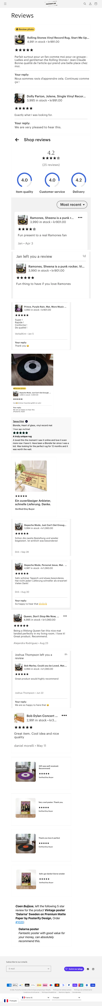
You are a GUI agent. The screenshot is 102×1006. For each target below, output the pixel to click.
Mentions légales (64, 992)
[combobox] (35, 997)
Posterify (18, 990)
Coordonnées (76, 992)
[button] (5, 3)
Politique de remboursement (62, 990)
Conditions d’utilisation (31, 992)
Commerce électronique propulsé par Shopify (36, 990)
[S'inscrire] (48, 969)
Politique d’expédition (49, 992)
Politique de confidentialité (83, 990)
